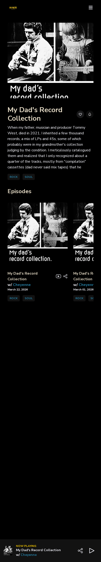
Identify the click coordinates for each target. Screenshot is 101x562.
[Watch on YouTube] (58, 276)
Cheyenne (29, 555)
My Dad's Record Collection (38, 550)
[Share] (65, 276)
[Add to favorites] (80, 114)
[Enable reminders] (89, 114)
